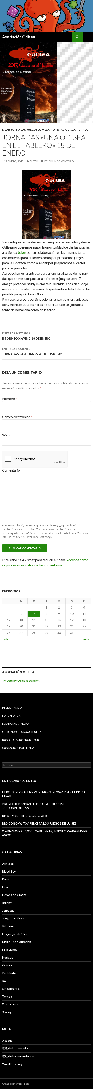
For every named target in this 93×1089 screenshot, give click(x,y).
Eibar (6, 129)
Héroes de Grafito (14, 895)
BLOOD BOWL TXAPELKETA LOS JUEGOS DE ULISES (39, 823)
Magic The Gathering (16, 942)
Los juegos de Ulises (16, 934)
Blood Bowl (9, 871)
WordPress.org (12, 1064)
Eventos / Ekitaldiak (15, 723)
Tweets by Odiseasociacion (21, 680)
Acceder (8, 1040)
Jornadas (18, 129)
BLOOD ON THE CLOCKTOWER (24, 815)
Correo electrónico (17, 417)
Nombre (9, 398)
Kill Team (8, 926)
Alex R (34, 161)
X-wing (7, 1012)
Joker (22, 252)
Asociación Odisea (18, 37)
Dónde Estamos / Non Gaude (21, 739)
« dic (6, 639)
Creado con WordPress (15, 1083)
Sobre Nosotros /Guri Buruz (21, 731)
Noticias (57, 129)
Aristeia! (8, 863)
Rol (4, 981)
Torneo (82, 129)
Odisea (70, 129)
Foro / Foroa (11, 715)
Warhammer (10, 1004)
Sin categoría (11, 988)
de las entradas (15, 1048)
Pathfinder (9, 973)
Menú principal (88, 37)
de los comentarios (18, 1056)
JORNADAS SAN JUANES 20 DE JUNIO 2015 (33, 351)
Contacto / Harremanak (19, 747)
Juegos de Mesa (38, 129)
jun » (86, 639)
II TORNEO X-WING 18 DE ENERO (26, 336)
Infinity (7, 902)
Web (6, 435)
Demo (6, 879)
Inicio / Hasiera (12, 707)
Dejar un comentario (59, 161)
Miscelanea (9, 949)
